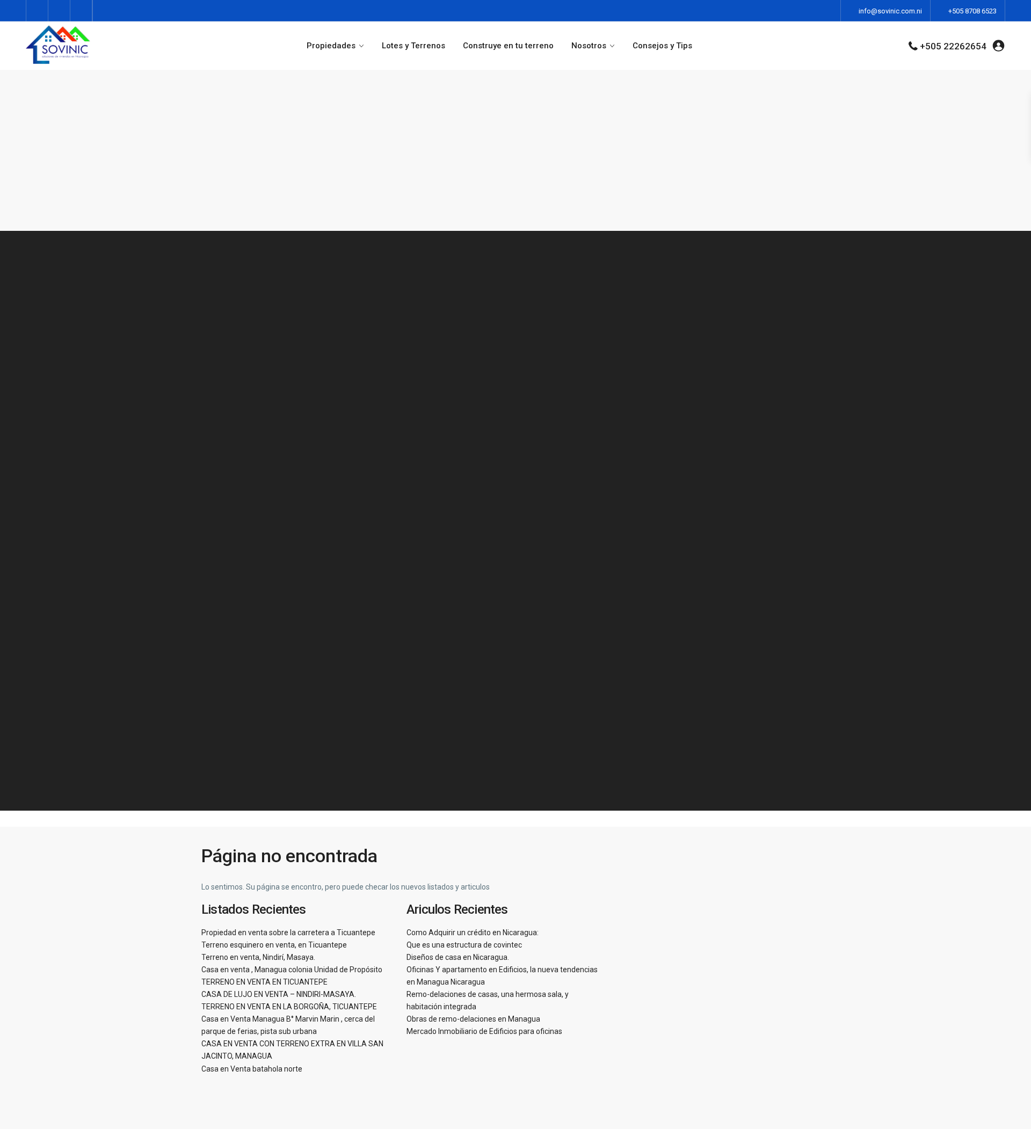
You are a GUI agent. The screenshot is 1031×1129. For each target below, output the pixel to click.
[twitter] (59, 10)
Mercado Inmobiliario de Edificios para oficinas (484, 1031)
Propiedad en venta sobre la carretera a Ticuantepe (288, 932)
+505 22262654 (953, 46)
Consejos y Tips (662, 45)
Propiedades (331, 45)
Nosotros (588, 45)
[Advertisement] (515, 150)
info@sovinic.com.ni (890, 11)
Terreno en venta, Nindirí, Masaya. (258, 957)
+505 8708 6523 (972, 11)
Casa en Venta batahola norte (251, 1069)
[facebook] (37, 10)
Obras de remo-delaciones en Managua (473, 1019)
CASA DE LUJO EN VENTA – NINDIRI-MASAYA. (278, 994)
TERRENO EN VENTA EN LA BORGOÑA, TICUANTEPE (289, 1006)
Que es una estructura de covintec (464, 945)
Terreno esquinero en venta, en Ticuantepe (274, 945)
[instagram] (81, 10)
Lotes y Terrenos (413, 45)
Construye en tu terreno (508, 45)
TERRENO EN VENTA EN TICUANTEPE (264, 982)
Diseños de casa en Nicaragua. (457, 957)
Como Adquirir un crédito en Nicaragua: (472, 932)
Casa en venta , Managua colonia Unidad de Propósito (291, 969)
